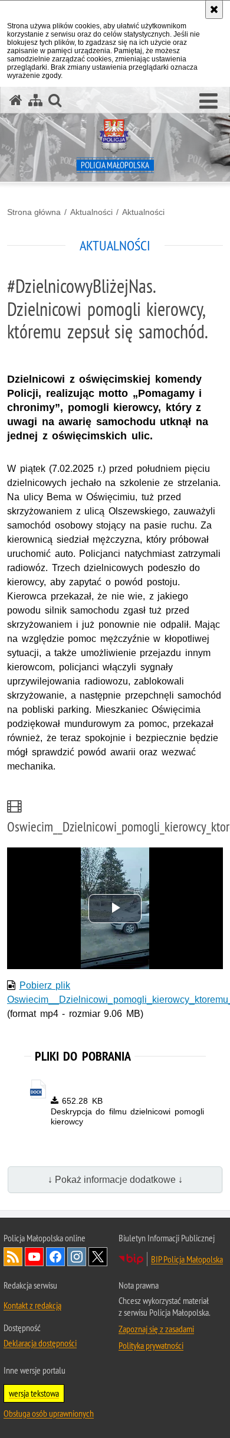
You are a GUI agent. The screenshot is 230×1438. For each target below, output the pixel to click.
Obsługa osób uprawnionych (49, 1413)
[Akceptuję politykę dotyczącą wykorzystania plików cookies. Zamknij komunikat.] (214, 9)
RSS (13, 1256)
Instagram (76, 1256)
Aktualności (91, 212)
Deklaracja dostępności (40, 1343)
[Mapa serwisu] (35, 100)
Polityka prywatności (151, 1345)
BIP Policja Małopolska (187, 1259)
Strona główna (34, 212)
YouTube (34, 1256)
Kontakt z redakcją (32, 1305)
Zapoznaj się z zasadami (156, 1329)
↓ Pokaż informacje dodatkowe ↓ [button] (115, 1180)
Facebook (55, 1256)
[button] (208, 101)
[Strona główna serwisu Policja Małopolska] (15, 100)
